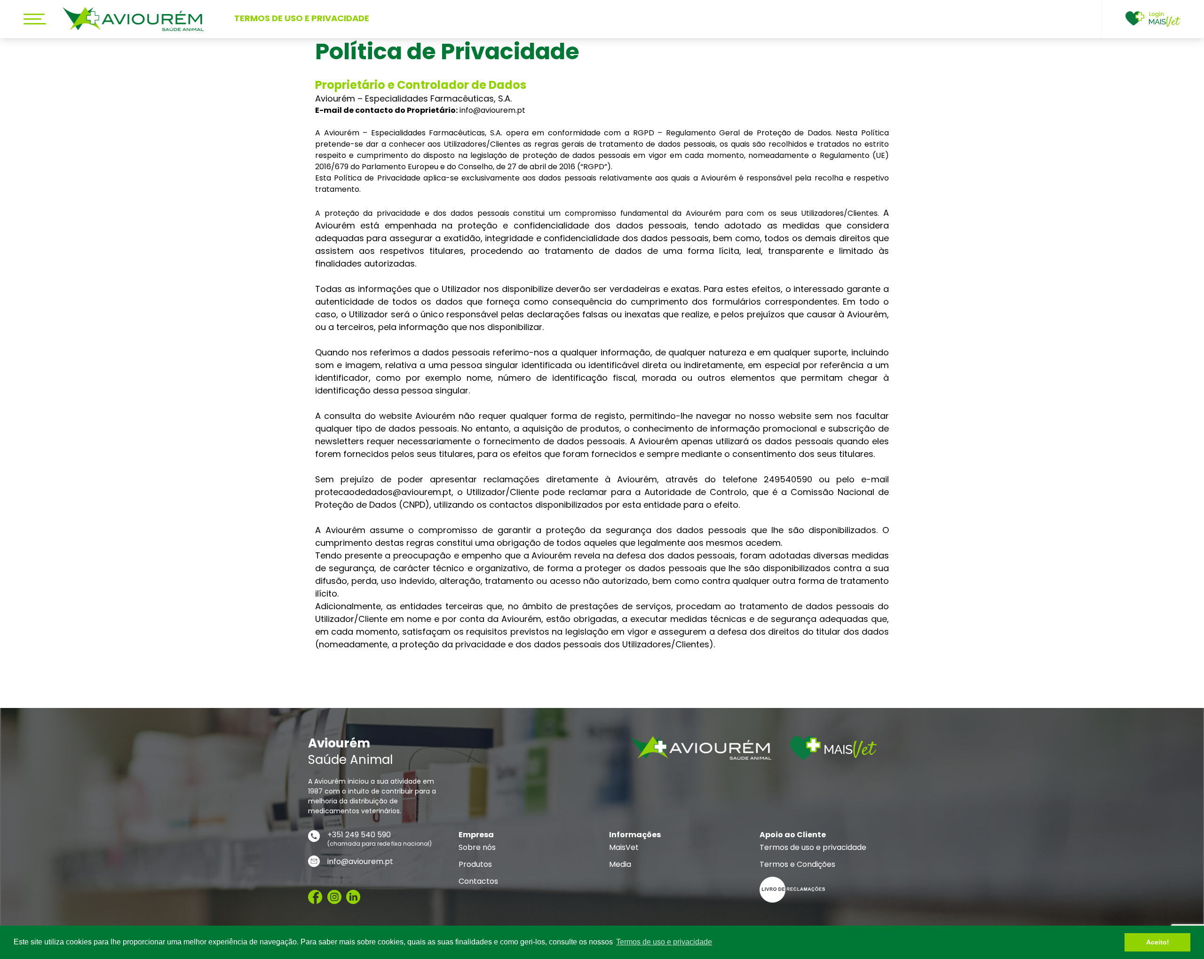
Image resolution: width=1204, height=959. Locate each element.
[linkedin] (353, 897)
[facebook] (315, 897)
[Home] (133, 19)
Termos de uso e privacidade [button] (664, 942)
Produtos (475, 864)
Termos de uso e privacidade (813, 847)
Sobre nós (477, 847)
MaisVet (624, 847)
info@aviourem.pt (360, 861)
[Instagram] (334, 897)
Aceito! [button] (1157, 942)
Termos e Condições (797, 864)
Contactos (478, 881)
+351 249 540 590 (359, 835)
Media (620, 864)
